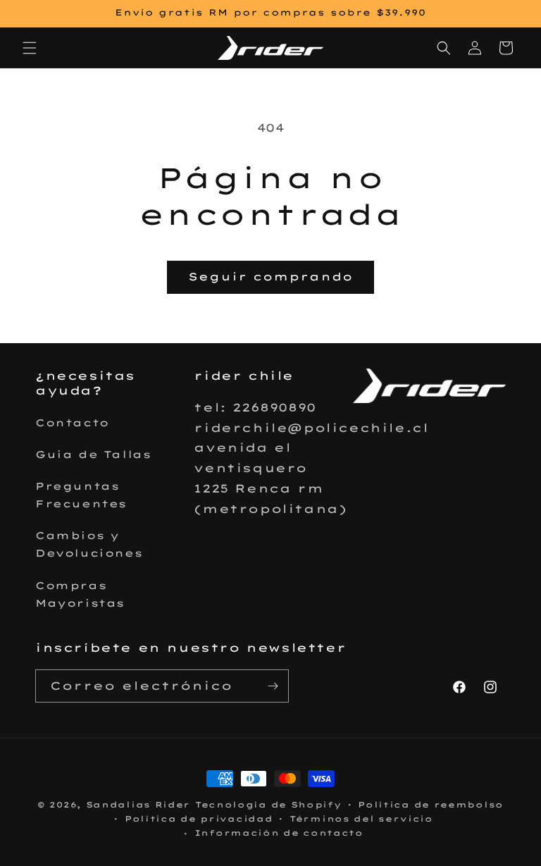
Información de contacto (278, 833)
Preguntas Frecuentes (81, 495)
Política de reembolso (431, 805)
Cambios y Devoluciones (88, 544)
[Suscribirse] (272, 686)
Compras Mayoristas (80, 594)
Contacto (72, 422)
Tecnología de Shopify (268, 805)
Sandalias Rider (138, 805)
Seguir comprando (270, 276)
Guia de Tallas (93, 454)
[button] (29, 47)
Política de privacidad (199, 819)
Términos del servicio (361, 819)
